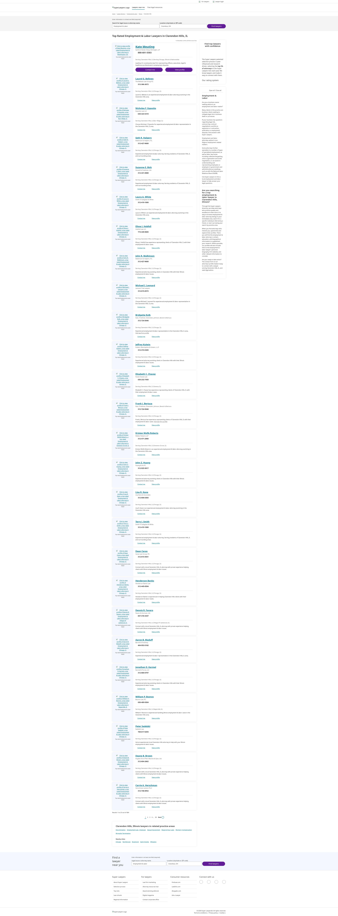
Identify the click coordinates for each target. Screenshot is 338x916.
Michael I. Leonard (145, 285)
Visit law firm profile (142, 333)
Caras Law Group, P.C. (142, 554)
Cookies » (222, 913)
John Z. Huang (142, 462)
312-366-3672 (143, 84)
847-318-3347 (143, 616)
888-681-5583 (145, 52)
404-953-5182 (143, 645)
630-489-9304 (143, 702)
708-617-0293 (143, 732)
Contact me (150, 69)
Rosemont (135, 842)
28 (156, 817)
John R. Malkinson (144, 255)
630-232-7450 (143, 379)
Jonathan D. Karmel (145, 667)
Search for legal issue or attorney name (126, 23)
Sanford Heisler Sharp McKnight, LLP (147, 50)
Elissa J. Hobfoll (143, 226)
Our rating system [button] (210, 80)
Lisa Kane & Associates (143, 495)
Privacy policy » (214, 913)
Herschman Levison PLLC (143, 788)
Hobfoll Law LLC (140, 229)
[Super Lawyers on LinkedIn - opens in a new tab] (224, 882)
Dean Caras (141, 551)
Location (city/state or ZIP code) (171, 23)
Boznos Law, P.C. (140, 699)
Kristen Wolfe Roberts (146, 433)
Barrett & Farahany (141, 642)
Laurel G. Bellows (144, 78)
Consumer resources (179, 877)
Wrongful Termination (123, 833)
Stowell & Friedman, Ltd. (143, 170)
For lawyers (146, 877)
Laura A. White (143, 196)
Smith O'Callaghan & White (144, 199)
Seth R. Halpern (143, 137)
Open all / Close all (215, 90)
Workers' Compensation (184, 830)
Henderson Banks (144, 580)
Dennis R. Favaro (144, 610)
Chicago (118, 842)
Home (113, 14)
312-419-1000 (143, 202)
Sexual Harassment (153, 830)
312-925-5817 (143, 468)
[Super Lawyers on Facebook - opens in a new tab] (201, 882)
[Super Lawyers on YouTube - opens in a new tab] (216, 882)
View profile (180, 69)
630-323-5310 (143, 114)
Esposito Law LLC (141, 111)
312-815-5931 (143, 557)
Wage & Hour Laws (168, 830)
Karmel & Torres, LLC (142, 670)
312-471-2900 (143, 438)
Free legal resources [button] (154, 7)
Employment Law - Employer (136, 830)
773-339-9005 (143, 232)
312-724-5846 (143, 320)
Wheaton (153, 842)
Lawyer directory (121, 14)
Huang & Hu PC (140, 465)
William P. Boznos (144, 696)
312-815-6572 (143, 291)
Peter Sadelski (142, 726)
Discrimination (121, 830)
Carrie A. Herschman (146, 785)
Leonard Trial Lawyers (142, 288)
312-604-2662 (143, 761)
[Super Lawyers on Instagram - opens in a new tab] (209, 882)
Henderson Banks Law (142, 583)
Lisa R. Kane (141, 492)
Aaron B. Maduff (144, 639)
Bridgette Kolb (143, 314)
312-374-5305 (143, 350)
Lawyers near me (138, 7)
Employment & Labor (132, 14)
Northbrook (127, 842)
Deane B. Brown (143, 755)
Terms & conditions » (201, 913)
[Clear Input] (157, 26)
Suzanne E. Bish (143, 167)
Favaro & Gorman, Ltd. (142, 613)
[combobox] (135, 26)
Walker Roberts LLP (141, 436)
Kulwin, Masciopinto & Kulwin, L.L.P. (147, 347)
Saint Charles (144, 842)
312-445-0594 (143, 586)
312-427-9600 (143, 143)
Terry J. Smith (142, 521)
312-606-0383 (143, 497)
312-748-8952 (143, 791)
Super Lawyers (119, 877)
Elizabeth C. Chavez (145, 373)
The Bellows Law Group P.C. (144, 81)
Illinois (140, 14)
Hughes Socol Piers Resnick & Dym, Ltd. (148, 758)
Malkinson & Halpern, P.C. (143, 140)
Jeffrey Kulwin (142, 344)
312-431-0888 (143, 173)
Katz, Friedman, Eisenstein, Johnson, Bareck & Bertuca (153, 318)
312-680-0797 (143, 673)
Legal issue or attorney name (141, 861)
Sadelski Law (139, 729)
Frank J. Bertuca (143, 403)
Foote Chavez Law (141, 377)
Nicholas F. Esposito (145, 108)
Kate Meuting (144, 47)
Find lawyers (216, 26)
